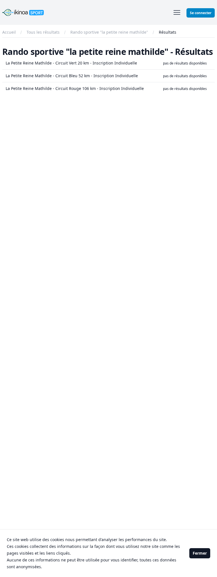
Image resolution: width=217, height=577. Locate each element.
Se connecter (200, 12)
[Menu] (177, 12)
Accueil (9, 32)
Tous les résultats (43, 32)
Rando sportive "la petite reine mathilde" (109, 32)
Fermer (200, 553)
